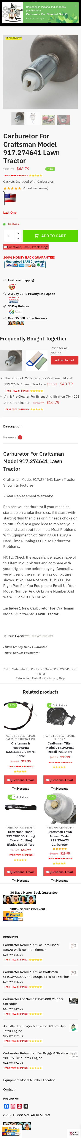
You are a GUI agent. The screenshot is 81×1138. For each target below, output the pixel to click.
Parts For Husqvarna (20, 739)
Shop (62, 678)
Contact (8, 1089)
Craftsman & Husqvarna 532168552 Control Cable (20, 749)
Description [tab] (12, 426)
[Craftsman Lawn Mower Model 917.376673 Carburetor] (59, 807)
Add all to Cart (64, 360)
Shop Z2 (59, 739)
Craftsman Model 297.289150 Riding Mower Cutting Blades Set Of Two (20, 838)
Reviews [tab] (12, 437)
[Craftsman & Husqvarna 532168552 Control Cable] (20, 715)
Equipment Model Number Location (29, 1080)
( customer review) (35, 188)
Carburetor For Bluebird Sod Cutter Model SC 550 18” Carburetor (48, 14)
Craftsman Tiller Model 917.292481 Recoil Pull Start (60, 747)
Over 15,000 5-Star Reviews (27, 318)
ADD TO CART (53, 235)
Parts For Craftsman (44, 678)
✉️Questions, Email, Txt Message (25, 247)
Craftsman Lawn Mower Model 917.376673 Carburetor (60, 838)
